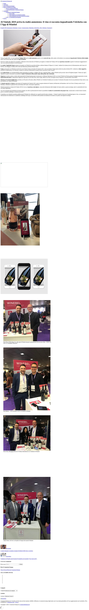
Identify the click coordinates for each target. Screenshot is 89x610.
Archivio (2, 596)
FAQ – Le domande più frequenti (13, 17)
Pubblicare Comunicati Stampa (13, 12)
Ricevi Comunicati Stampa (12, 8)
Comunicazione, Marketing (28, 27)
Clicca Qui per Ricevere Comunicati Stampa (10, 569)
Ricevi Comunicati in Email (9, 7)
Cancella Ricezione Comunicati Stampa (15, 9)
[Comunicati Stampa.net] (6, 1)
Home (4, 3)
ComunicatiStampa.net (25, 604)
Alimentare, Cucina (17, 27)
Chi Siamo (5, 4)
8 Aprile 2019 (4, 27)
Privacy (17, 602)
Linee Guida (11, 13)
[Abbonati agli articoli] (3, 598)
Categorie (3, 590)
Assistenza (5, 11)
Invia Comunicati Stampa (8, 6)
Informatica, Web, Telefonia (40, 27)
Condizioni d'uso (10, 602)
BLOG (4, 18)
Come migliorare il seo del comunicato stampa (19, 16)
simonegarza (9, 27)
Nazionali (49, 27)
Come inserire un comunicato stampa (17, 14)
